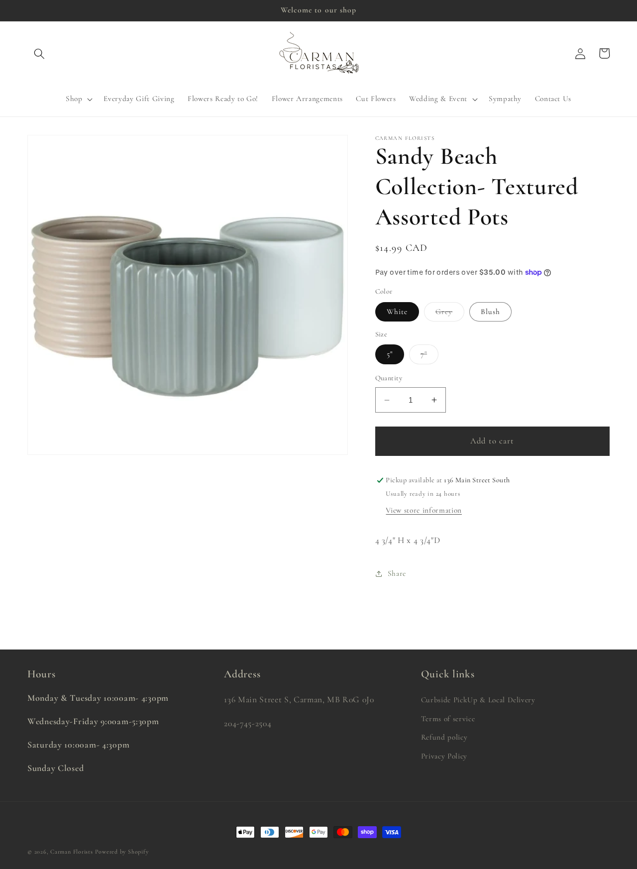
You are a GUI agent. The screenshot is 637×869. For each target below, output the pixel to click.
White (397, 311)
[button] (39, 53)
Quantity (389, 378)
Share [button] (397, 573)
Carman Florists (71, 851)
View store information (424, 510)
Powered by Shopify (122, 851)
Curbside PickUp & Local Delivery (478, 699)
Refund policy (444, 737)
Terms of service (448, 718)
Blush (491, 311)
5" (390, 353)
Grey (449, 314)
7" (429, 356)
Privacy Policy (444, 756)
